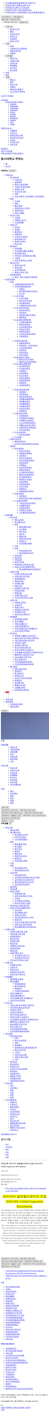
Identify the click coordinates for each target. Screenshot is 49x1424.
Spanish (13, 120)
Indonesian (14, 106)
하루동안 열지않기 (11, 22)
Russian (13, 116)
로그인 (8, 166)
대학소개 (9, 27)
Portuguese (14, 118)
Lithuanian (14, 110)
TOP (2, 1410)
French (12, 112)
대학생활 (9, 56)
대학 (7, 44)
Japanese (13, 104)
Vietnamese (14, 108)
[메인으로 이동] (3, 740)
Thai (11, 122)
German (13, 114)
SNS (7, 77)
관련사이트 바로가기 (8, 1344)
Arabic (12, 124)
